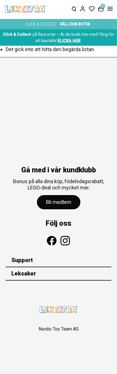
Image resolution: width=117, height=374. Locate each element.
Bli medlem (58, 202)
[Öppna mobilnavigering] (109, 9)
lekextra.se (25, 9)
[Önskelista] (92, 7)
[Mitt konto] (82, 7)
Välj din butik (75, 24)
